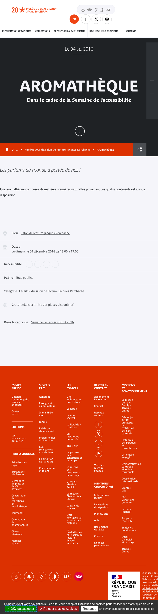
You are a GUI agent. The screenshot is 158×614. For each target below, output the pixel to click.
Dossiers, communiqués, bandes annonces (20, 401)
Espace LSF (66, 576)
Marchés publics (16, 542)
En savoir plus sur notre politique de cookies (126, 608)
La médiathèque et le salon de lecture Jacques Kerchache (74, 536)
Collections (42, 31)
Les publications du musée (19, 438)
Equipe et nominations (128, 529)
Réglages (89, 608)
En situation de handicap (46, 460)
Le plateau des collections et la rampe (74, 456)
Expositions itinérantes (18, 473)
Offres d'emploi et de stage (128, 540)
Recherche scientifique (103, 31)
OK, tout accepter (22, 608)
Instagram (107, 19)
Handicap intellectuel (54, 576)
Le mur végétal (71, 416)
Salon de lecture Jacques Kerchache (45, 233)
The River (72, 446)
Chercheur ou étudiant (47, 469)
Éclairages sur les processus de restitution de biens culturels (128, 425)
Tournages (18, 513)
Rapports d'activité (127, 520)
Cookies (98, 536)
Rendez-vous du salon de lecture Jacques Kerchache (58, 149)
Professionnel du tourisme (47, 439)
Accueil (6, 149)
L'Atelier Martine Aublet (71, 484)
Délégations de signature (101, 506)
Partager (139, 149)
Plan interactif (152, 99)
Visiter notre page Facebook (86, 19)
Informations (152, 61)
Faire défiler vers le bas (80, 131)
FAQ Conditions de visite (128, 500)
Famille (43, 422)
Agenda (152, 74)
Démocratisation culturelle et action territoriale (128, 468)
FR (74, 19)
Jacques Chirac (126, 550)
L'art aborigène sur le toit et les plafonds (74, 519)
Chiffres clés (126, 489)
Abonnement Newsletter (101, 398)
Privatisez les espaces (19, 464)
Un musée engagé (128, 456)
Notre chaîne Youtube (98, 453)
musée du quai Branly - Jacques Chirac (38, 9)
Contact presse (16, 413)
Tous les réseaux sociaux (99, 468)
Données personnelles (101, 544)
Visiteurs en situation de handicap (96, 9)
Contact (98, 406)
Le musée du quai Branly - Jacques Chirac (127, 405)
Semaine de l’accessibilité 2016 (52, 322)
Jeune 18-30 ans (46, 414)
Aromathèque (105, 149)
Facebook (98, 424)
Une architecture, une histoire (74, 400)
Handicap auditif (41, 576)
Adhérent (44, 397)
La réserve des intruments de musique (73, 471)
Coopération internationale (128, 480)
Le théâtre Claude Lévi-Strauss (74, 496)
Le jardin (72, 408)
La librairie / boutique (74, 426)
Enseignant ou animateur (47, 404)
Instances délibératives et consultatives (128, 444)
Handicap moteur (16, 576)
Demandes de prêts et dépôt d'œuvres (18, 485)
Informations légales (101, 496)
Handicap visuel (29, 576)
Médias (152, 87)
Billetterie (152, 48)
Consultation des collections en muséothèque (19, 501)
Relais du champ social (46, 430)
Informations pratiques (16, 31)
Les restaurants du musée (73, 437)
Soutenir (130, 31)
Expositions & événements (69, 31)
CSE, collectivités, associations (46, 450)
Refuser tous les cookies (60, 608)
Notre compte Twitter (96, 19)
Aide (96, 520)
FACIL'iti (79, 576)
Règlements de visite (101, 528)
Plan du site (101, 513)
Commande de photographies (20, 522)
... (17, 149)
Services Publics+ (126, 510)
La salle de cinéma (73, 507)
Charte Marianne (17, 533)
